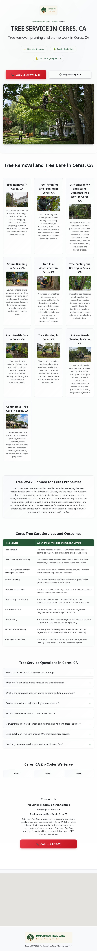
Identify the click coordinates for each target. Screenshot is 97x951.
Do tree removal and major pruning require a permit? (32, 703)
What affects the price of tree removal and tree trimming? (35, 682)
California (54, 21)
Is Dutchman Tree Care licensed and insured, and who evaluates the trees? (43, 723)
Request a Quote (70, 74)
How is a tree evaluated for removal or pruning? (30, 672)
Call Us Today (48, 844)
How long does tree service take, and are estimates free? (34, 744)
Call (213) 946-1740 (25, 74)
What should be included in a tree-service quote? (30, 713)
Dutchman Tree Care (40, 21)
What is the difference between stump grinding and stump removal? (40, 692)
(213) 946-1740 (52, 809)
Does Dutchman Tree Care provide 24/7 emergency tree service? (38, 733)
